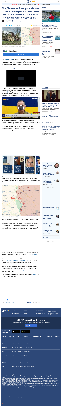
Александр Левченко (46, 233)
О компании (14, 310)
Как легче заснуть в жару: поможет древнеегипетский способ (47, 52)
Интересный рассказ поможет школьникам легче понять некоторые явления (48, 43)
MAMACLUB (22, 362)
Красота (21, 366)
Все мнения (45, 237)
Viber (3, 276)
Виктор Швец (45, 168)
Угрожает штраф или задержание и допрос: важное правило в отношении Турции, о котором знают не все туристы (51, 25)
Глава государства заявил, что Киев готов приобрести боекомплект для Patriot (50, 109)
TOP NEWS (45, 87)
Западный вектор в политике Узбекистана (48, 231)
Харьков (16, 340)
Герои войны (14, 4)
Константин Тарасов (46, 176)
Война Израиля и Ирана (31, 4)
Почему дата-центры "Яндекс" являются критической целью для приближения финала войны (48, 173)
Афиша (13, 366)
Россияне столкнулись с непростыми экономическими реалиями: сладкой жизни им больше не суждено (49, 209)
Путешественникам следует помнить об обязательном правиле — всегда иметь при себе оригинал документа (50, 29)
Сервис (29, 351)
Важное (44, 7)
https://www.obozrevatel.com (27, 376)
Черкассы (29, 340)
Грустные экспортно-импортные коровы (47, 224)
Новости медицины (15, 362)
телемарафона (6, 92)
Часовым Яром (8, 59)
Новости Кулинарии (24, 355)
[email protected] (16, 397)
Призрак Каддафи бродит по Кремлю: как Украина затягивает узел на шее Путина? (47, 165)
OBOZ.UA (35, 274)
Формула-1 (29, 343)
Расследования (35, 336)
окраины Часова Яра (19, 270)
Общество (49, 336)
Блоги (40, 336)
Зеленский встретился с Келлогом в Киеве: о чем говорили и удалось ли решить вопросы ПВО (51, 105)
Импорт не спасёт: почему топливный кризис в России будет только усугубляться (49, 181)
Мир (18, 336)
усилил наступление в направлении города (16, 260)
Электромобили (20, 351)
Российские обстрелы (46, 4)
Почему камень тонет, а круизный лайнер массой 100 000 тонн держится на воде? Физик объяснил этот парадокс (48, 38)
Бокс (25, 343)
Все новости (57, 336)
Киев (13, 340)
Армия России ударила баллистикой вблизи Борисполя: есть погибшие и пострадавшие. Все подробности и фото (50, 116)
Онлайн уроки (21, 347)
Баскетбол (18, 343)
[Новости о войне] (29, 302)
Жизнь (26, 336)
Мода (25, 366)
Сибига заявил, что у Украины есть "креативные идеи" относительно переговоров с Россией (51, 128)
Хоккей (22, 343)
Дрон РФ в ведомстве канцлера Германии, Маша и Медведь (48, 217)
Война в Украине (21, 4)
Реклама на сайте (15, 313)
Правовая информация (40, 310)
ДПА (26, 347)
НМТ (32, 347)
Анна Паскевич (8, 20)
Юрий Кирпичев (45, 226)
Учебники (16, 347)
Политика (11, 336)
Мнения (44, 161)
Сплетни (17, 366)
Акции (25, 351)
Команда (25, 310)
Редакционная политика (10, 302)
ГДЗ (12, 347)
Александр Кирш (46, 220)
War (12, 20)
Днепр (25, 340)
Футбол (13, 343)
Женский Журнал (30, 366)
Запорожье (21, 340)
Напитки (17, 355)
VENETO (38, 4)
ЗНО (29, 347)
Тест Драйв (14, 351)
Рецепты (13, 355)
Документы (26, 313)
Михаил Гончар (45, 184)
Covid (26, 362)
